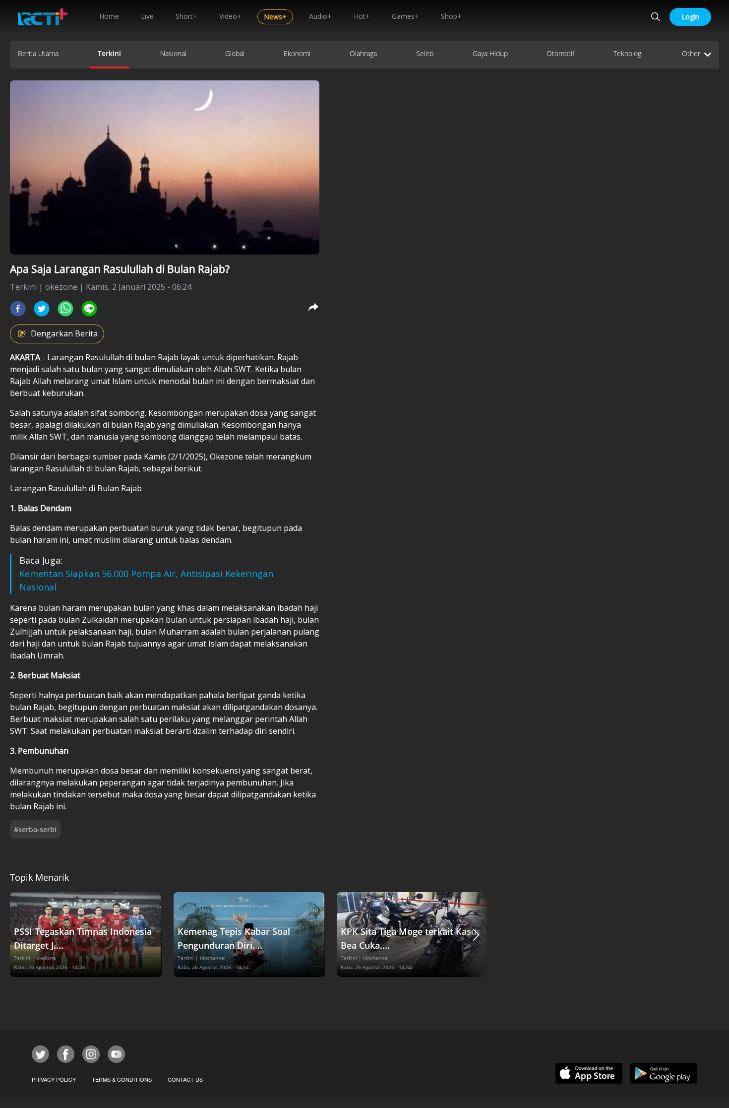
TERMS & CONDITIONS (122, 1079)
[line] (89, 309)
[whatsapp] (65, 309)
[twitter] (42, 309)
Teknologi (628, 53)
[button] (476, 934)
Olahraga (363, 53)
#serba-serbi (35, 829)
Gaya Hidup (490, 53)
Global (234, 53)
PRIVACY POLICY (54, 1079)
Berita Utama (38, 53)
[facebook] (18, 309)
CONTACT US (185, 1079)
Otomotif (560, 53)
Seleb (424, 53)
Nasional (173, 53)
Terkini (109, 53)
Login (690, 16)
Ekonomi (297, 53)
